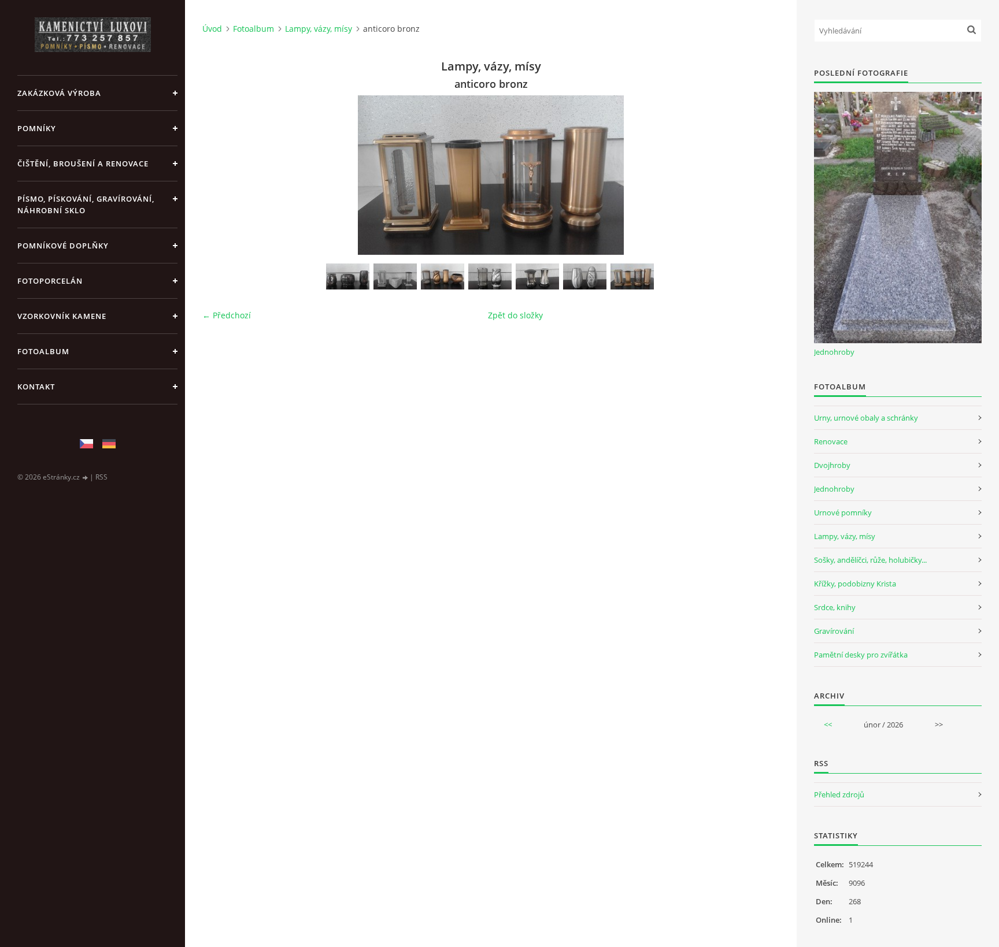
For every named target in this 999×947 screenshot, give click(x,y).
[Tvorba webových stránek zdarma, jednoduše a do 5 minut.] (86, 477)
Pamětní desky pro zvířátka (861, 654)
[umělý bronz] (442, 276)
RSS (101, 477)
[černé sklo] (537, 276)
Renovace (831, 441)
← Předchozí (226, 315)
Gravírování (834, 631)
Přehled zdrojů (839, 794)
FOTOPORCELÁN (50, 281)
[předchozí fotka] (221, 175)
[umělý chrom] (490, 276)
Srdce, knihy (835, 607)
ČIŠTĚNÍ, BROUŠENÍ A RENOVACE (83, 163)
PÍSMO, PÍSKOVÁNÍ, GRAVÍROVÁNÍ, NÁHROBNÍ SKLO (85, 205)
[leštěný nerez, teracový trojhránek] (395, 276)
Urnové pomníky (843, 512)
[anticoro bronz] (632, 276)
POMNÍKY (36, 128)
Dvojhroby (832, 465)
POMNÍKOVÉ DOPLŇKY (63, 245)
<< (828, 724)
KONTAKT (36, 386)
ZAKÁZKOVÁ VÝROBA (59, 93)
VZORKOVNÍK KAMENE (61, 316)
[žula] (347, 276)
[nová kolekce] (584, 276)
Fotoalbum (43, 351)
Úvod (212, 28)
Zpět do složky (515, 315)
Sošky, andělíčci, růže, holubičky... (870, 560)
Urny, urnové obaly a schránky (866, 418)
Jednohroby (834, 352)
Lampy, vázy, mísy (318, 28)
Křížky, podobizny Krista (855, 583)
